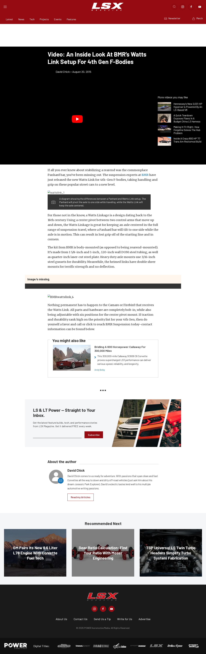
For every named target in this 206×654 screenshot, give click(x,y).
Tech (32, 19)
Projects (44, 19)
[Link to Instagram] (183, 7)
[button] (77, 119)
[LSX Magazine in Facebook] (103, 609)
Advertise (144, 619)
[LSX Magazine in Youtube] (111, 609)
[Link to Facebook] (191, 7)
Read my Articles (80, 497)
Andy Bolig (99, 369)
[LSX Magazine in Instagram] (94, 609)
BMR (145, 175)
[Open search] (174, 7)
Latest (9, 19)
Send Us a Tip (102, 619)
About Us (61, 619)
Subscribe (94, 434)
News (21, 19)
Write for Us (124, 619)
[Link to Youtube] (200, 7)
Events (57, 19)
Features (71, 19)
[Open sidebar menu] (5, 7)
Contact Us (80, 619)
